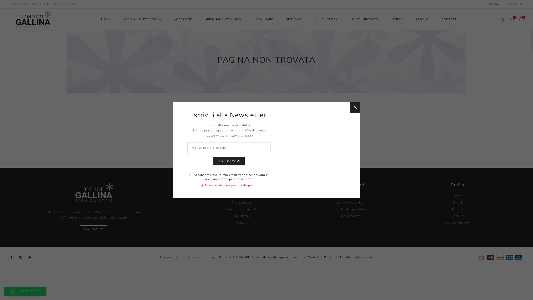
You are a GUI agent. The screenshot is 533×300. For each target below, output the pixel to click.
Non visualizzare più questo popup (231, 185)
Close (355, 107)
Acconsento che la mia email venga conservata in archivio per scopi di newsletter (231, 177)
